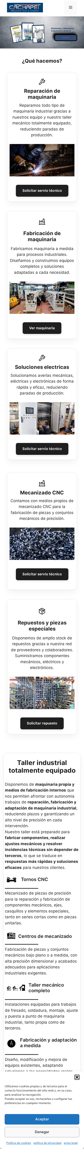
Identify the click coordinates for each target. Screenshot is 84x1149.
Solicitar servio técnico (42, 190)
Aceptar (42, 1119)
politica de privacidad (47, 1143)
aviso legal (71, 1143)
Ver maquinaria (42, 328)
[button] (77, 1077)
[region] (42, 160)
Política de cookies (18, 1143)
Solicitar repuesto (42, 723)
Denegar (42, 1132)
